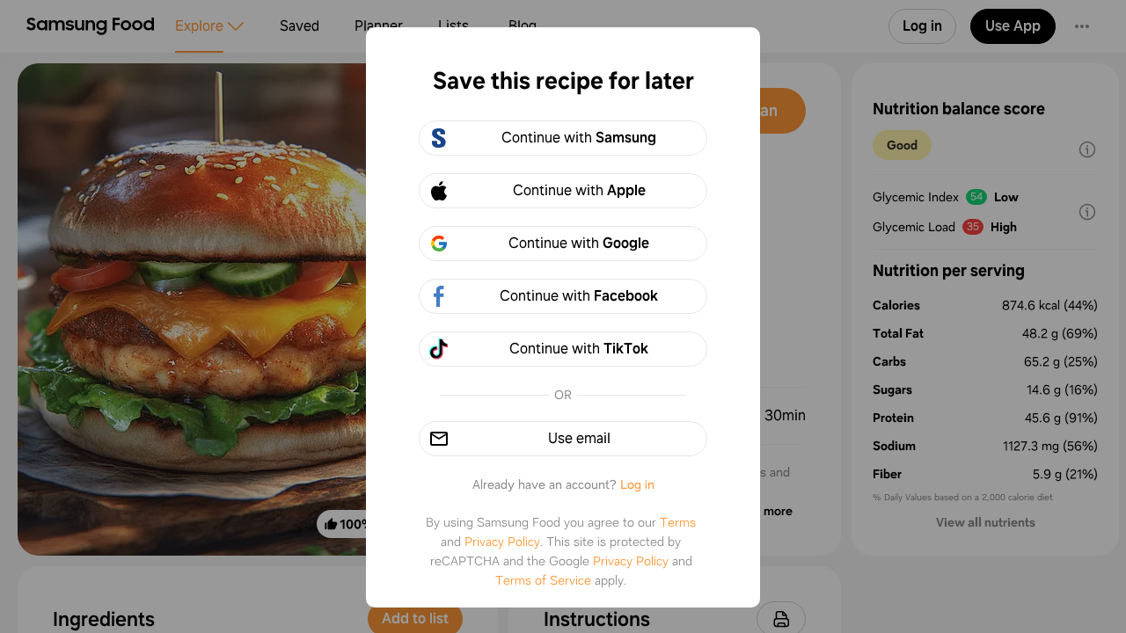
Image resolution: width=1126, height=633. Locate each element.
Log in (637, 484)
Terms (678, 522)
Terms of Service (543, 580)
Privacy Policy (502, 541)
